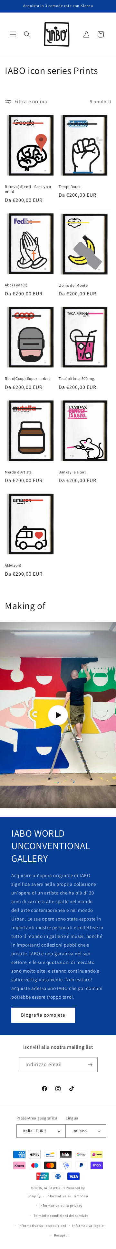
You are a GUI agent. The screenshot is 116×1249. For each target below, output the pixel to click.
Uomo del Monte (73, 285)
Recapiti (61, 1235)
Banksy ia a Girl (72, 472)
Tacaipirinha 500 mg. (77, 378)
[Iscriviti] (90, 1064)
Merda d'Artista (18, 472)
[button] (13, 34)
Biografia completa (43, 1015)
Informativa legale (88, 1225)
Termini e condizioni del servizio (61, 1215)
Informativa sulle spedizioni (42, 1225)
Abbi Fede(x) (16, 285)
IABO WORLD (54, 1188)
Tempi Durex (70, 186)
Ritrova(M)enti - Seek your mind (28, 189)
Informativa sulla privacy (61, 1205)
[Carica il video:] (58, 715)
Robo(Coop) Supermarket (27, 378)
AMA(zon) (13, 565)
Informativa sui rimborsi (67, 1196)
